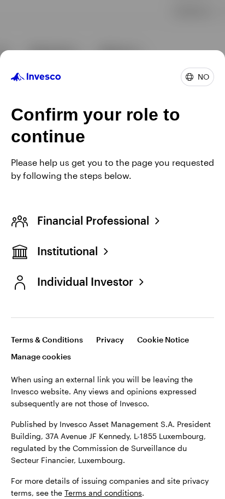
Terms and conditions (103, 492)
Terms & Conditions (47, 339)
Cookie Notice (163, 339)
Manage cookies (41, 356)
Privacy (110, 339)
